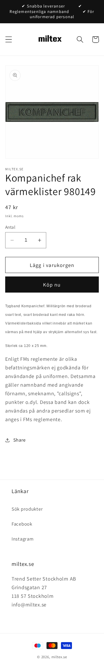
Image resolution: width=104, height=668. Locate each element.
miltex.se (59, 656)
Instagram (23, 539)
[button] (8, 39)
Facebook (22, 524)
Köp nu (52, 284)
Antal (10, 227)
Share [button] (19, 440)
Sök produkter (27, 509)
